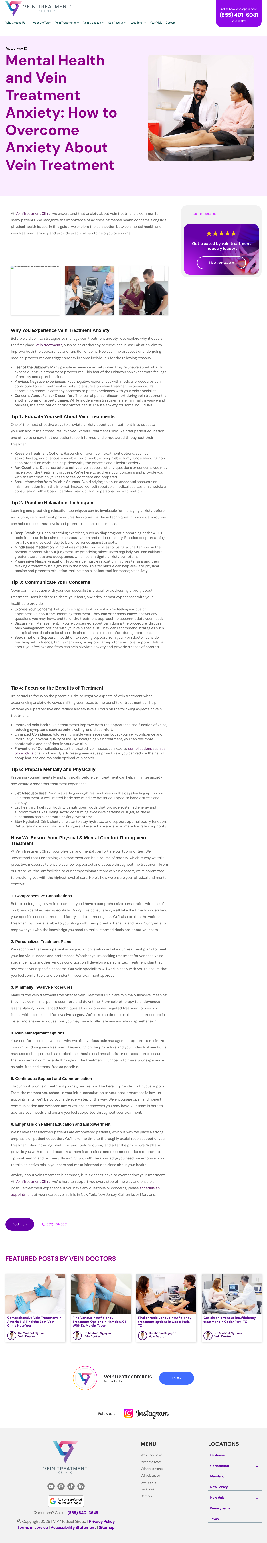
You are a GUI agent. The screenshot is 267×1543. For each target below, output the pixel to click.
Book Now (240, 21)
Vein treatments (49, 345)
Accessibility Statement (73, 1527)
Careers (146, 1496)
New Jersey (219, 1487)
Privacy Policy (102, 1521)
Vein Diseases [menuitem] (92, 23)
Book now (20, 1224)
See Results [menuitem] (115, 23)
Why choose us (152, 1455)
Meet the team (151, 1462)
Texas (214, 1519)
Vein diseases (150, 1476)
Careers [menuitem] (171, 23)
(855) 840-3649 (83, 1512)
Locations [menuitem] (136, 23)
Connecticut (219, 1466)
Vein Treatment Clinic (33, 213)
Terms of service (32, 1527)
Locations (148, 1489)
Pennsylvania (220, 1508)
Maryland (217, 1476)
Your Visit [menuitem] (156, 23)
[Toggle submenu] (257, 1456)
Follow (176, 1378)
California (217, 1455)
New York (217, 1498)
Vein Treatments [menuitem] (65, 23)
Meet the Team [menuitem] (42, 23)
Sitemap (107, 1527)
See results (148, 1482)
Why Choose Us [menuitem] (15, 23)
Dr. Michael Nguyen (32, 1333)
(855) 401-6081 (56, 1224)
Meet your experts (221, 263)
